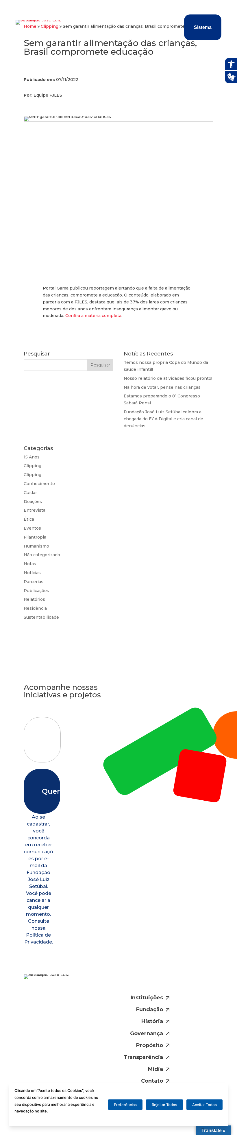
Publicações (36, 590)
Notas (30, 563)
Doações (33, 501)
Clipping (32, 465)
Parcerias (33, 581)
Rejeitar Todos (164, 1104)
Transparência (143, 1057)
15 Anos (32, 457)
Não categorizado (42, 554)
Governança (146, 1033)
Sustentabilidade (41, 617)
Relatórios (34, 599)
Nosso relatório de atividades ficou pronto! (168, 378)
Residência (35, 608)
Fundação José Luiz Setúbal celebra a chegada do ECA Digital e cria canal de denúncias (163, 418)
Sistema (203, 27)
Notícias (32, 572)
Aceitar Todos (204, 1104)
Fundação (149, 1009)
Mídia (155, 1069)
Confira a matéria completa (93, 315)
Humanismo (36, 546)
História (152, 1021)
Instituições (147, 997)
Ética (29, 519)
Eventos (32, 528)
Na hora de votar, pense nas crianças (162, 387)
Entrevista (34, 510)
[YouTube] (181, 983)
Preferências (125, 1104)
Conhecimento (39, 483)
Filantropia (35, 537)
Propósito (149, 1045)
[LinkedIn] (161, 983)
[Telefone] (142, 983)
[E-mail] (122, 983)
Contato (152, 1081)
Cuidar (30, 492)
